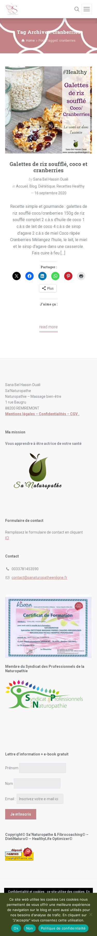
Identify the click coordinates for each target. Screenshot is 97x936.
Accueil (22, 186)
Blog (33, 186)
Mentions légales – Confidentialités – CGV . (42, 414)
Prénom (11, 768)
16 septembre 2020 (50, 193)
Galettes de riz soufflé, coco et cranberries (48, 167)
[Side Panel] (86, 9)
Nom (9, 783)
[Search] (77, 9)
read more (48, 326)
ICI (7, 538)
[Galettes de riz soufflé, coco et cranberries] (48, 109)
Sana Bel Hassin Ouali (50, 179)
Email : (10, 799)
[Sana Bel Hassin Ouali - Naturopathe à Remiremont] (12, 9)
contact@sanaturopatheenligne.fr (39, 577)
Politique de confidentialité (63, 928)
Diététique (46, 186)
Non (29, 928)
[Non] (90, 914)
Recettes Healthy (71, 186)
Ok (16, 928)
